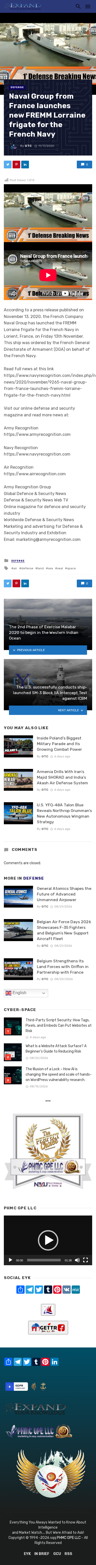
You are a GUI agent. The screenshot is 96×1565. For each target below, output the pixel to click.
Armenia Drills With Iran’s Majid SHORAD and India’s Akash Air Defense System (62, 777)
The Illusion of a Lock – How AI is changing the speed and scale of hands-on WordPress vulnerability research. (59, 1074)
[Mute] (77, 1260)
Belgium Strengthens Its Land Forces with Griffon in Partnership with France (63, 967)
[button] (48, 1240)
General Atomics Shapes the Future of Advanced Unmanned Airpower (64, 894)
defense (27, 568)
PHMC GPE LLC (69, 1538)
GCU (57, 1554)
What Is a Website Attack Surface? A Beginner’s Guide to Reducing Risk (56, 1049)
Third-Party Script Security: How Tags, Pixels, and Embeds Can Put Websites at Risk (59, 1025)
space (71, 568)
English (19, 993)
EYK (27, 1554)
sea (50, 568)
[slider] (44, 1260)
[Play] (10, 1260)
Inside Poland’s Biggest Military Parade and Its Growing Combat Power (59, 744)
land (40, 568)
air (15, 568)
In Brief (41, 1554)
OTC (28, 146)
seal (60, 568)
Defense (17, 87)
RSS (68, 1554)
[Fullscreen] (85, 1260)
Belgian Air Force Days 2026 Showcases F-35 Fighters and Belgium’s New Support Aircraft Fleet (64, 930)
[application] (48, 1240)
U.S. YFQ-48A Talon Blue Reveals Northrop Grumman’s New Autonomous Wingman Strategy (64, 813)
